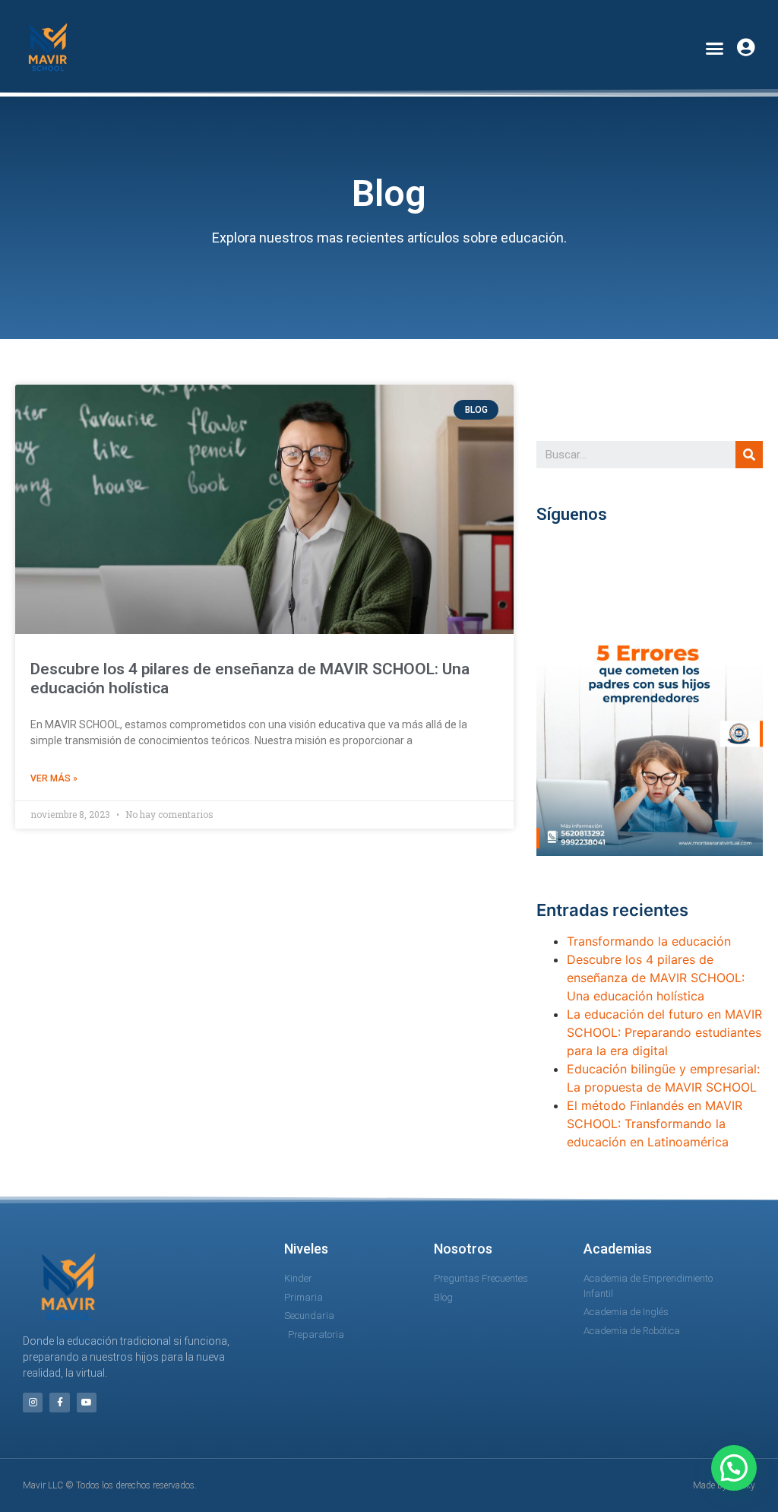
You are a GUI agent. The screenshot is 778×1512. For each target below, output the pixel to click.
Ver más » (53, 778)
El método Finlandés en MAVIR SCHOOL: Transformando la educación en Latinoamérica (654, 1123)
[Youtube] (86, 1402)
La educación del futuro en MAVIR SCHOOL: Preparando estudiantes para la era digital (664, 1032)
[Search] (749, 454)
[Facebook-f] (59, 1402)
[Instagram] (33, 1402)
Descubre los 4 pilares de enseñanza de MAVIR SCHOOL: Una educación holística (656, 977)
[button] (715, 47)
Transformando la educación (649, 941)
